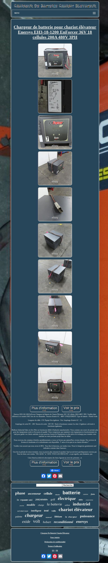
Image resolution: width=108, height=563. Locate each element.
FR (57, 551)
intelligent (36, 510)
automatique (22, 511)
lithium (58, 516)
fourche (22, 505)
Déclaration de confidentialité (54, 542)
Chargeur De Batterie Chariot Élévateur (54, 533)
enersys (82, 521)
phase (20, 493)
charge (41, 505)
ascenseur (34, 493)
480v (81, 500)
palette (18, 516)
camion (85, 494)
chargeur (34, 515)
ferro (93, 494)
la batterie (54, 504)
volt (36, 521)
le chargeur (71, 517)
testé (46, 510)
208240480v (41, 499)
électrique (67, 498)
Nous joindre (55, 538)
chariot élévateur (76, 509)
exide (26, 521)
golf (53, 499)
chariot (57, 494)
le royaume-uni (24, 500)
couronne (89, 500)
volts (53, 511)
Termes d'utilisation (55, 546)
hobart (47, 522)
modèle (31, 504)
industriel (81, 504)
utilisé (67, 505)
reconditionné (63, 522)
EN (53, 551)
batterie (71, 492)
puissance (87, 516)
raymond (49, 517)
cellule (48, 493)
